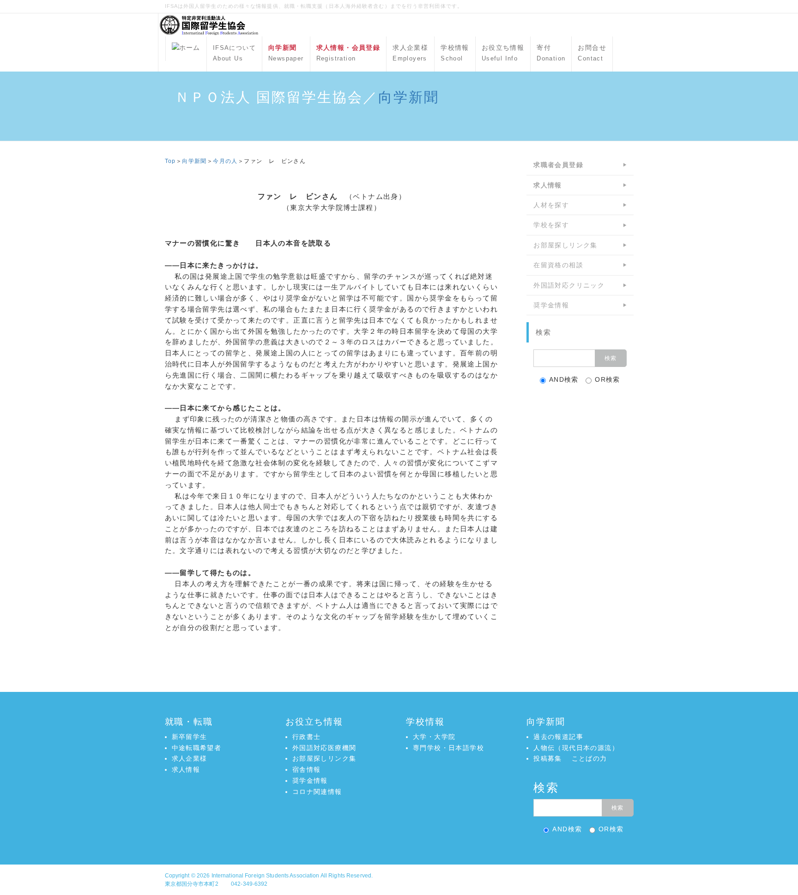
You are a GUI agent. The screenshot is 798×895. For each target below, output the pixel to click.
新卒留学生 (189, 736)
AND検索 (564, 379)
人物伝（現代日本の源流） (576, 747)
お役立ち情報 (503, 53)
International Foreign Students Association (266, 875)
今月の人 (225, 161)
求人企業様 (410, 53)
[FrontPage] (186, 48)
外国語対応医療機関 (324, 747)
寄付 (551, 53)
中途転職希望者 (197, 747)
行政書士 (306, 736)
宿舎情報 (306, 769)
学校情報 (455, 53)
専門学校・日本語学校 (448, 747)
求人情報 (186, 769)
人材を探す (551, 205)
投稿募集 (547, 758)
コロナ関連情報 (317, 791)
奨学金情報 (551, 305)
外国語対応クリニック (569, 285)
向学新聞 (408, 97)
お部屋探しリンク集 (565, 245)
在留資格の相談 (558, 265)
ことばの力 (589, 758)
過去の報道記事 (558, 736)
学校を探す (551, 224)
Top (170, 161)
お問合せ (592, 53)
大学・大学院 (434, 736)
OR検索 (607, 379)
